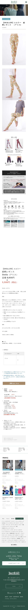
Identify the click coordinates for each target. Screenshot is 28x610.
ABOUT (6, 596)
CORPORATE (16, 596)
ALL (3, 518)
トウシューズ (10, 540)
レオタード (17, 535)
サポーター (14, 538)
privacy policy (13, 598)
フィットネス (19, 518)
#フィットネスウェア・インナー (10, 439)
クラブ (22, 535)
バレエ (7, 518)
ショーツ (4, 538)
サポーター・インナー (19, 533)
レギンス (20, 529)
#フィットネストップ (8, 438)
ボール (3, 533)
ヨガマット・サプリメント (19, 540)
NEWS (21, 596)
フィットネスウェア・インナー (8, 521)
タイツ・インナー (19, 522)
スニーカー (4, 540)
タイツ (12, 528)
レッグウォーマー (16, 541)
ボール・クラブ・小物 (19, 524)
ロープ (24, 536)
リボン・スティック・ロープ (8, 524)
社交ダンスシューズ (6, 528)
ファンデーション (5, 536)
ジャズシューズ (14, 536)
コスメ (3, 541)
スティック (4, 535)
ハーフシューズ (9, 541)
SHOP (10, 596)
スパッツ (9, 538)
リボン (7, 533)
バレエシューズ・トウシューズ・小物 (9, 526)
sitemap (7, 598)
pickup (3, 522)
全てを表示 (14, 544)
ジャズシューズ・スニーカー (17, 531)
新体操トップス (20, 538)
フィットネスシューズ (10, 522)
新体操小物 (12, 533)
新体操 (13, 518)
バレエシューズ (11, 535)
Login (14, 607)
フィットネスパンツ (6, 531)
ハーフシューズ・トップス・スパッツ (9, 529)
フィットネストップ (20, 521)
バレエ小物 (20, 536)
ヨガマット (24, 541)
